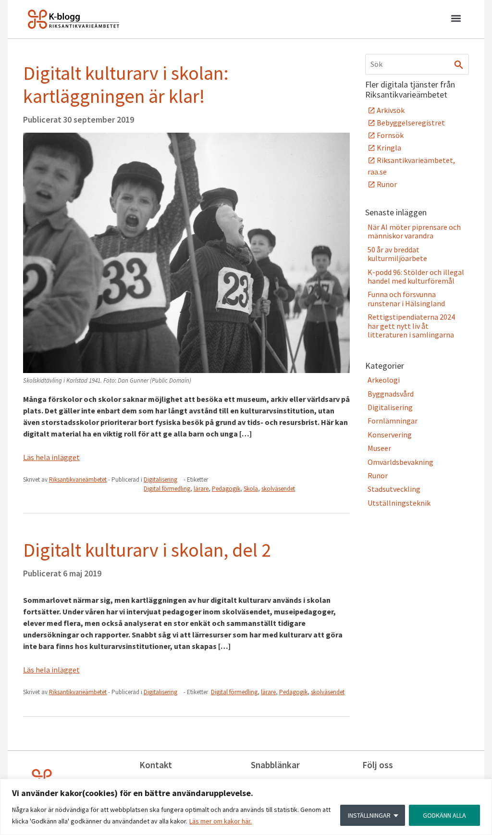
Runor (387, 184)
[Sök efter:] (417, 64)
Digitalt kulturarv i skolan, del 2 (147, 550)
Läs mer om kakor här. (220, 821)
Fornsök (390, 135)
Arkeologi (384, 380)
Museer (379, 448)
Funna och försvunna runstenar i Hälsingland (406, 298)
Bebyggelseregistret (411, 122)
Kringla (389, 147)
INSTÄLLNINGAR (369, 815)
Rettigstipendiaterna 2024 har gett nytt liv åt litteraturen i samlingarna (411, 325)
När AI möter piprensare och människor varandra (414, 231)
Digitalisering (160, 479)
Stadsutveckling (394, 489)
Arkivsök (391, 110)
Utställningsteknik (399, 503)
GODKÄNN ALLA (444, 815)
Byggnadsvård (391, 394)
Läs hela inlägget (51, 457)
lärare (201, 489)
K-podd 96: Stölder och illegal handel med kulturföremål (416, 276)
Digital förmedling (167, 489)
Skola (251, 489)
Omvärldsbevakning (400, 462)
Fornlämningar (393, 420)
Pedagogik (226, 489)
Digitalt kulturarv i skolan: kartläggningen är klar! (126, 84)
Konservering (390, 434)
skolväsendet (278, 489)
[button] (456, 19)
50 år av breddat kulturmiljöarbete (397, 254)
